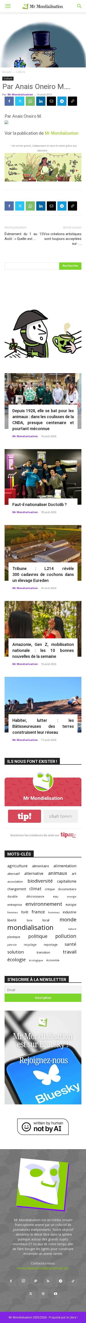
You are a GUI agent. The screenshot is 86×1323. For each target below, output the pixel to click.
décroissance (35, 896)
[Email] (51, 101)
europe (71, 904)
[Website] (43, 1293)
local (45, 920)
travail (69, 951)
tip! (24, 816)
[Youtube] (55, 1293)
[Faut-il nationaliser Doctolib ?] (43, 477)
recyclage (30, 944)
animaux (57, 873)
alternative (33, 873)
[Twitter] (19, 101)
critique (50, 889)
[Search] (79, 6)
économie (52, 960)
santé (70, 944)
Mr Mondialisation (20, 94)
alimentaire (40, 866)
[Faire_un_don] (43, 167)
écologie (16, 959)
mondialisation (30, 927)
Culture (20, 72)
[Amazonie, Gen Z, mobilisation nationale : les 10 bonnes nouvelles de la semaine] (43, 629)
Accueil (6, 72)
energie (71, 896)
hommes (54, 912)
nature (72, 929)
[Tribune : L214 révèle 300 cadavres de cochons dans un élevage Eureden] (43, 553)
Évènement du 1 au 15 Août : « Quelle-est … (24, 236)
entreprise (14, 905)
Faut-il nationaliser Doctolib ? (39, 504)
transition (43, 952)
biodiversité (40, 880)
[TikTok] (73, 1281)
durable (12, 896)
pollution (65, 936)
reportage (51, 945)
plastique (13, 937)
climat (35, 888)
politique (37, 936)
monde (68, 919)
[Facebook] (9, 101)
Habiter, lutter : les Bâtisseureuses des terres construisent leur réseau (43, 726)
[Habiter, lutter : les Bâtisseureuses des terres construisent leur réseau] (43, 705)
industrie (69, 912)
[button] (7, 6)
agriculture (17, 865)
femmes (12, 912)
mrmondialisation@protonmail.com (43, 1268)
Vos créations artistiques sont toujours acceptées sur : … (62, 239)
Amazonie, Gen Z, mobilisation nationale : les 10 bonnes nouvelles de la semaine (43, 650)
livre (29, 920)
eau (55, 896)
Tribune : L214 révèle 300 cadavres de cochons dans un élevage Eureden (43, 574)
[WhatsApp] (30, 101)
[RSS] (48, 1281)
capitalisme (66, 881)
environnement (43, 903)
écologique (36, 960)
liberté (12, 920)
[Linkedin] (40, 101)
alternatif (13, 874)
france (38, 911)
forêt (24, 912)
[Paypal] (35, 1281)
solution (15, 951)
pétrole (12, 944)
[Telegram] (62, 101)
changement (16, 889)
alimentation (64, 865)
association (15, 881)
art (74, 873)
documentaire (67, 889)
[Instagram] (23, 1281)
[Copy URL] (72, 101)
